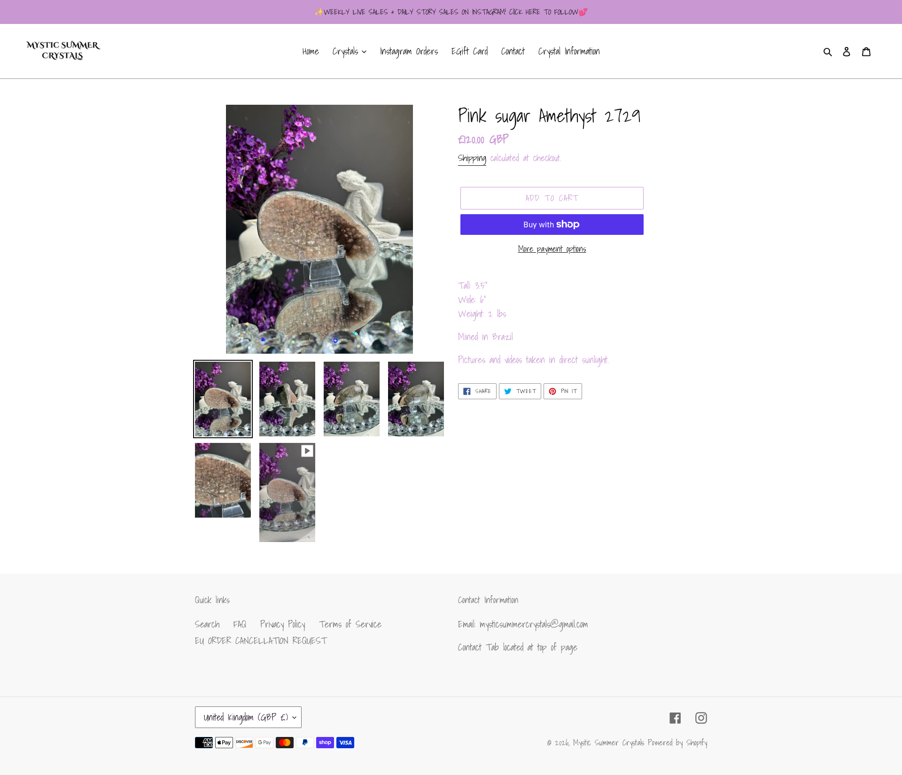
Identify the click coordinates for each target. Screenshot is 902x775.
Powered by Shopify (677, 742)
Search (207, 624)
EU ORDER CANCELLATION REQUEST (261, 640)
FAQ (239, 624)
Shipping (472, 158)
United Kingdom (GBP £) (246, 717)
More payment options (552, 248)
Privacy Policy (282, 624)
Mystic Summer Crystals (610, 742)
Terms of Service (350, 624)
